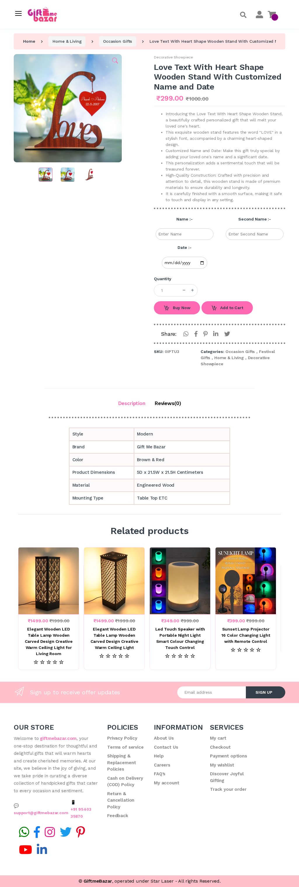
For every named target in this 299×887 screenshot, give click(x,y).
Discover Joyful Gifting (227, 777)
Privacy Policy (122, 738)
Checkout (220, 747)
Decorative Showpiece (173, 57)
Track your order (228, 789)
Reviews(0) (168, 403)
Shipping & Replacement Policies (121, 762)
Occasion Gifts (117, 41)
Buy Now (181, 307)
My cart (218, 738)
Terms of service (125, 747)
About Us (164, 738)
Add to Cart (231, 307)
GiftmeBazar (98, 881)
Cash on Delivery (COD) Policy (125, 782)
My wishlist (222, 765)
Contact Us (166, 747)
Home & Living (67, 41)
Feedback (117, 815)
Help (159, 756)
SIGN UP (263, 692)
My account (166, 783)
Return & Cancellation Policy (120, 800)
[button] (243, 15)
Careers (162, 765)
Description (131, 403)
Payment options (228, 756)
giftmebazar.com (58, 738)
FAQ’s (159, 773)
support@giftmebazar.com (41, 812)
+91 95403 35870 (81, 813)
